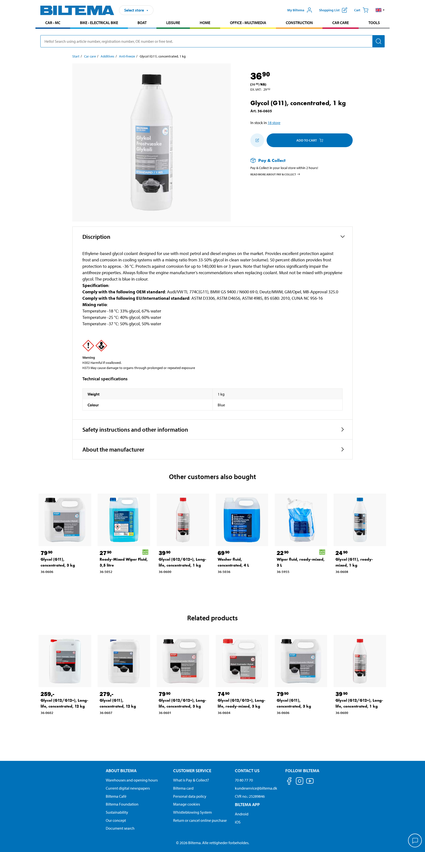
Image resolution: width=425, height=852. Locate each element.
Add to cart (306, 140)
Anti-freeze (127, 56)
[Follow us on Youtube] (310, 783)
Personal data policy (189, 796)
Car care (340, 22)
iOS (238, 822)
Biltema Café (116, 796)
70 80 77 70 (244, 780)
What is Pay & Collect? (191, 780)
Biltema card (183, 788)
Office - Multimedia (248, 22)
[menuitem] (52, 23)
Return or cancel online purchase (200, 820)
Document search (120, 828)
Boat (142, 22)
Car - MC (52, 22)
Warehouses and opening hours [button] (132, 780)
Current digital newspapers (128, 788)
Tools (374, 22)
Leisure (173, 22)
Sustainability (117, 812)
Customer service (192, 770)
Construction (299, 22)
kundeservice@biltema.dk (256, 788)
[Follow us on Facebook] (289, 782)
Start (75, 56)
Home (205, 22)
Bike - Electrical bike (99, 22)
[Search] (378, 41)
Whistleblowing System (192, 812)
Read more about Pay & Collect (273, 174)
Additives (107, 56)
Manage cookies (186, 804)
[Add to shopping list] (257, 140)
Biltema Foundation (122, 804)
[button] (380, 10)
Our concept (116, 820)
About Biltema (121, 770)
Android (241, 813)
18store (274, 122)
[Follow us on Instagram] (300, 782)
